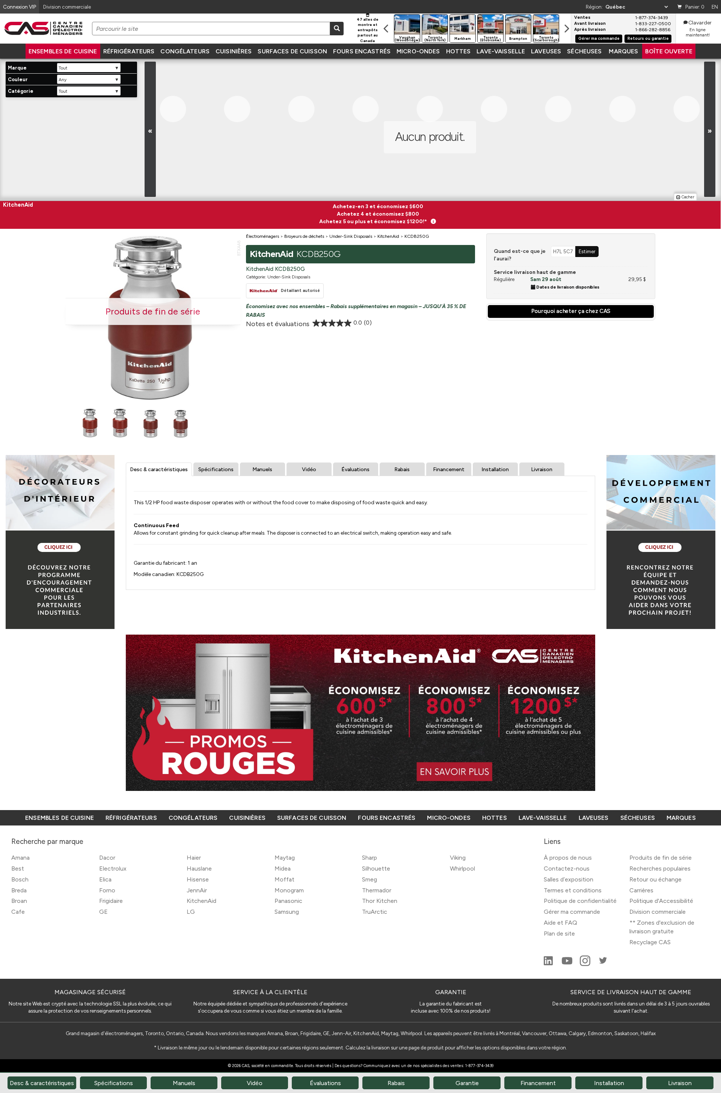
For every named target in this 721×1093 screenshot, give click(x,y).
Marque (17, 68)
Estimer (587, 251)
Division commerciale (657, 911)
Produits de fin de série (660, 857)
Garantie (467, 1083)
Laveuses (546, 51)
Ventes (582, 17)
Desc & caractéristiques (159, 469)
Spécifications (216, 469)
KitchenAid (201, 900)
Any (62, 79)
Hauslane (199, 868)
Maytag (285, 857)
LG (191, 911)
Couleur (18, 79)
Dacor (107, 857)
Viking (458, 857)
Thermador (376, 890)
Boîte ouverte (668, 51)
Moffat (284, 879)
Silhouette (376, 868)
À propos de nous (568, 857)
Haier (194, 857)
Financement (449, 469)
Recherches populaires (660, 868)
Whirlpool (462, 868)
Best (17, 868)
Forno (107, 890)
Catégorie (20, 91)
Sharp (369, 857)
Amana (20, 857)
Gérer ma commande (599, 38)
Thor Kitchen (379, 900)
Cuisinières (234, 51)
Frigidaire (111, 900)
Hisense (198, 879)
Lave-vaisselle (501, 51)
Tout (63, 68)
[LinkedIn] (549, 964)
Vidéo (309, 469)
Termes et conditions (573, 890)
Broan (19, 900)
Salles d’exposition (568, 879)
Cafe (18, 911)
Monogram (289, 890)
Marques (623, 51)
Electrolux (113, 868)
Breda (19, 890)
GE (103, 911)
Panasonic (288, 900)
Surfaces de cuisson (292, 51)
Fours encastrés (362, 51)
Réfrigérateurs (129, 51)
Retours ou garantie (648, 38)
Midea (283, 868)
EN (715, 7)
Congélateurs (185, 51)
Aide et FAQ (560, 922)
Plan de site (559, 933)
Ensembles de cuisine (63, 51)
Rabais (402, 469)
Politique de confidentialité (580, 900)
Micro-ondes (418, 51)
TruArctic (374, 911)
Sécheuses (584, 51)
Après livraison (590, 29)
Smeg (369, 879)
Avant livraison (590, 23)
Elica (105, 879)
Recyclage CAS (650, 942)
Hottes (458, 51)
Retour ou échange (655, 879)
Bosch (20, 879)
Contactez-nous (567, 868)
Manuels (262, 469)
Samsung (287, 911)
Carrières (641, 890)
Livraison (541, 469)
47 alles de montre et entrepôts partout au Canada (368, 30)
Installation (495, 469)
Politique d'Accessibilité (661, 900)
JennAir (197, 890)
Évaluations (355, 469)
